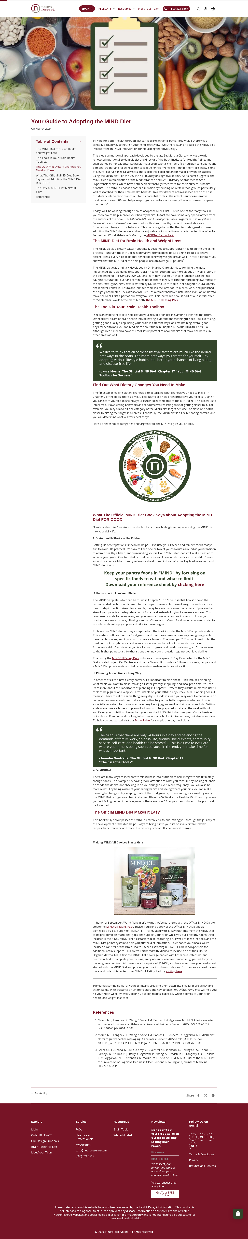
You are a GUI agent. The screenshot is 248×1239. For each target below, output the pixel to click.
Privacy (193, 1160)
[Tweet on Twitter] (205, 1095)
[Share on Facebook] (198, 1095)
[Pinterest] (201, 1137)
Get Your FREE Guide (165, 1194)
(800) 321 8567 (85, 1156)
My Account (83, 1145)
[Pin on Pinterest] (213, 1095)
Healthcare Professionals (84, 1137)
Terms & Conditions (201, 1154)
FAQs (79, 1129)
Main (34, 1129)
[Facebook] (193, 1137)
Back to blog (41, 1093)
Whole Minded (123, 1135)
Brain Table (121, 1129)
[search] (198, 8)
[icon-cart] (213, 8)
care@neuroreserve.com (91, 1150)
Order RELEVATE (41, 1135)
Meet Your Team (41, 1152)
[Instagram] (210, 1137)
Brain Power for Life (44, 1147)
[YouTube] (193, 1145)
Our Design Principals (45, 1141)
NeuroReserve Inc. (117, 1232)
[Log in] (205, 8)
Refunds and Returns (202, 1166)
